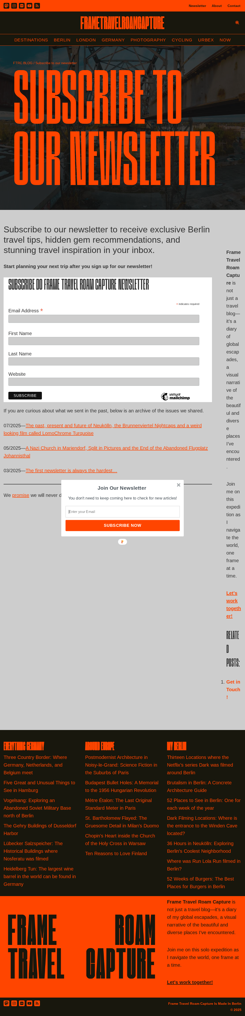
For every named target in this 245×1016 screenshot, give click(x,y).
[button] (122, 488)
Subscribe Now (122, 525)
